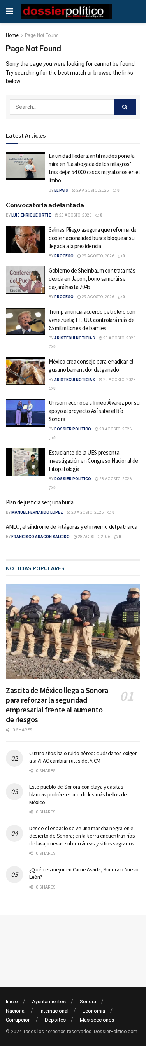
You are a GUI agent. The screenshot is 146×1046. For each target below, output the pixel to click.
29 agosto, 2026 (92, 190)
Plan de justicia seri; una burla (39, 502)
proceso (64, 256)
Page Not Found (42, 35)
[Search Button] (125, 107)
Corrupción (18, 1020)
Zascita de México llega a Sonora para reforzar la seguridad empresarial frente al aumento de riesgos (57, 704)
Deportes (55, 1020)
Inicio (12, 1001)
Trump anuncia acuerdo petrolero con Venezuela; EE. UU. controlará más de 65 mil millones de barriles (92, 320)
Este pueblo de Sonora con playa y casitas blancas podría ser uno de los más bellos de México (78, 794)
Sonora (88, 1001)
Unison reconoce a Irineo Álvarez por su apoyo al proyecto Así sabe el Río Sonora (94, 411)
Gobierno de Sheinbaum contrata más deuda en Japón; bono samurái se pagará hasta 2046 (92, 278)
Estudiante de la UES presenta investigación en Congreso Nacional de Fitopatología (93, 460)
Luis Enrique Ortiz (31, 215)
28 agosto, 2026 (115, 429)
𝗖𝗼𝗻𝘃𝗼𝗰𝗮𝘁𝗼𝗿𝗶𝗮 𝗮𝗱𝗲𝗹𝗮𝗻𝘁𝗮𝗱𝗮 (45, 205)
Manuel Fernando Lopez (37, 512)
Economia (94, 1011)
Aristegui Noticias (74, 338)
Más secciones (97, 1020)
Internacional (54, 1011)
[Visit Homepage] (66, 11)
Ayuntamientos (49, 1001)
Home (12, 35)
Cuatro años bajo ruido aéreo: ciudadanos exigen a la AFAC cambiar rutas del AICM (83, 757)
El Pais (61, 190)
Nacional (16, 1011)
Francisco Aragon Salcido (40, 537)
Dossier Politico (72, 429)
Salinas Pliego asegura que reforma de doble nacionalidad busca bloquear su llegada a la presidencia (93, 238)
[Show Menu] (9, 11)
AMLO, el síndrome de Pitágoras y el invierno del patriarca (71, 526)
